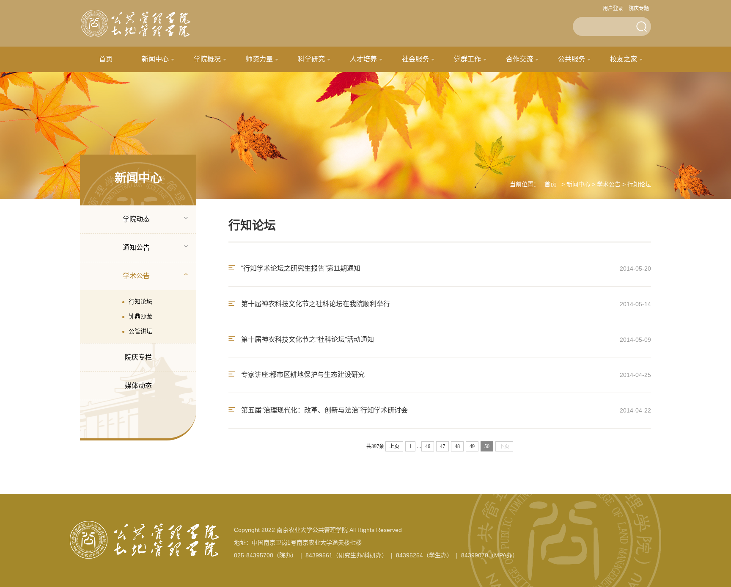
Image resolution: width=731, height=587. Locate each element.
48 (457, 446)
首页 (106, 59)
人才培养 (363, 59)
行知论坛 (140, 301)
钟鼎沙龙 (140, 316)
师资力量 (259, 59)
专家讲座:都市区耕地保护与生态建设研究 (302, 374)
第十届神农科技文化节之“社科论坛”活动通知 (306, 339)
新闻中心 (155, 59)
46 (427, 446)
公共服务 (571, 59)
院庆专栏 (138, 357)
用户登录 (613, 8)
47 (442, 446)
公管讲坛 (140, 331)
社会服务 (415, 59)
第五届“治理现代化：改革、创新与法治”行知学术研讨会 (323, 410)
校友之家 (623, 59)
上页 (394, 446)
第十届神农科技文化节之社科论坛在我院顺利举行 (314, 303)
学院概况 (207, 59)
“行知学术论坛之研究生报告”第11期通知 (299, 268)
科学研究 (311, 59)
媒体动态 (138, 385)
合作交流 (519, 59)
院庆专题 (639, 8)
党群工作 (467, 59)
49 (472, 446)
